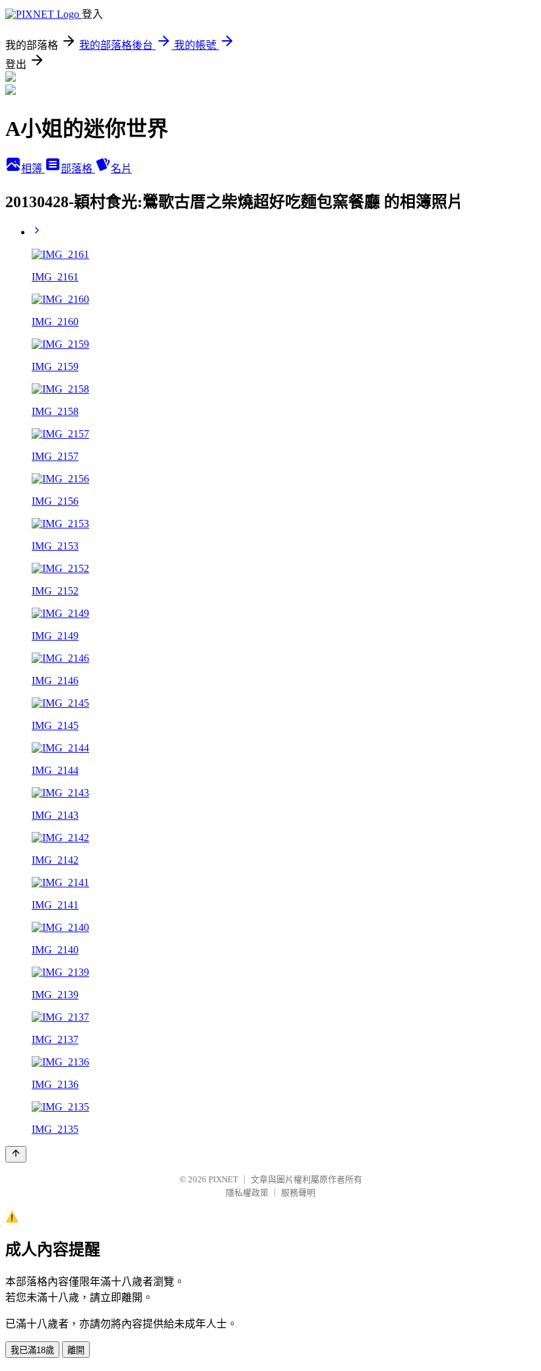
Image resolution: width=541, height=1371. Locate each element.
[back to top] (15, 1154)
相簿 (33, 168)
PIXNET (223, 1179)
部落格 (78, 168)
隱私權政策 (247, 1192)
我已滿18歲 (32, 1350)
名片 (121, 168)
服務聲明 (298, 1192)
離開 (75, 1350)
